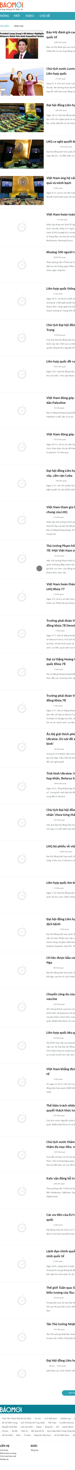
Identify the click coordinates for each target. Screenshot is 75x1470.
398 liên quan (61, 481)
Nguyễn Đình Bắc (9, 1427)
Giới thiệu (4, 1450)
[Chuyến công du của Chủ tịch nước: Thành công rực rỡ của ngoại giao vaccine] (22, 1006)
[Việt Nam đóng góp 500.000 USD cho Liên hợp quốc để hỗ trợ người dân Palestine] (22, 410)
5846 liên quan (60, 784)
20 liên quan (59, 1038)
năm (18, 1435)
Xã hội (14, 1431)
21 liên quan (62, 220)
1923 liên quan (66, 147)
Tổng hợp (34, 1450)
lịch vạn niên (27, 1427)
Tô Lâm (5, 1431)
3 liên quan (64, 929)
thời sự (24, 1431)
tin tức (38, 1419)
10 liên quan (59, 408)
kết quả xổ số (37, 1431)
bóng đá (49, 1427)
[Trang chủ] (11, 6)
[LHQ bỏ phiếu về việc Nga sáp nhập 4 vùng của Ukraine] (22, 858)
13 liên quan (59, 517)
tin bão (27, 1435)
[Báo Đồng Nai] (49, 631)
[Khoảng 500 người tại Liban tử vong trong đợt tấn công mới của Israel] (22, 264)
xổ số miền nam (61, 1435)
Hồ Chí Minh (7, 1435)
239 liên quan (59, 1004)
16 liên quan (59, 1298)
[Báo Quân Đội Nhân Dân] (50, 220)
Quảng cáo (4, 1459)
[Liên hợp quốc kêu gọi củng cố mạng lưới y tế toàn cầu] (22, 1045)
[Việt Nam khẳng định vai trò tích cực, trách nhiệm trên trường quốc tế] (22, 1081)
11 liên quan (59, 888)
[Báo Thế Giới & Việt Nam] (49, 43)
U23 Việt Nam (50, 1419)
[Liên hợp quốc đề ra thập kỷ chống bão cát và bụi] (22, 373)
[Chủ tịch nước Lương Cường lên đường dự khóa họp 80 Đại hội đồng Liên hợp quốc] (22, 81)
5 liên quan (60, 631)
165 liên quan (59, 820)
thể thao (52, 1423)
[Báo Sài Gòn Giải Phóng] (49, 79)
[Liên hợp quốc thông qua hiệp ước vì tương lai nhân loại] (22, 301)
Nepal (39, 1427)
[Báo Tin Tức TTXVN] (48, 188)
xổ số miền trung (9, 1423)
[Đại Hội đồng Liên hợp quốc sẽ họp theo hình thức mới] (22, 1373)
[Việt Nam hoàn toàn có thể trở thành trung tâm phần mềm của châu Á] (22, 226)
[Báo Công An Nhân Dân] (52, 147)
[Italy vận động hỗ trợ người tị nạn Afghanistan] (22, 1190)
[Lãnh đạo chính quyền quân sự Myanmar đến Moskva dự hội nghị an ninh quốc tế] (22, 1263)
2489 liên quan (60, 43)
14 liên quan (59, 594)
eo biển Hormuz (67, 1423)
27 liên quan (61, 79)
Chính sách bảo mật (8, 1456)
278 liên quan (59, 335)
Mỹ (57, 1427)
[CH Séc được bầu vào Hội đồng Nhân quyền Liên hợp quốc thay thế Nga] (22, 970)
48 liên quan (59, 968)
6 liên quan (58, 188)
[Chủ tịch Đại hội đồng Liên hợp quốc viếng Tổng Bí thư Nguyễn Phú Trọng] (22, 337)
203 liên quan (61, 110)
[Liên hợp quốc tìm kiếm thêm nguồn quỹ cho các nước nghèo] (22, 895)
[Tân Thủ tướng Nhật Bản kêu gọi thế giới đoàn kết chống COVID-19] (22, 1336)
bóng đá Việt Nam (42, 1435)
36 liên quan (59, 749)
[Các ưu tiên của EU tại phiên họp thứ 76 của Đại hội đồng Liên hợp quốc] (22, 1227)
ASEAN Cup (66, 1419)
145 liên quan (59, 1330)
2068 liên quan (60, 257)
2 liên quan (58, 1225)
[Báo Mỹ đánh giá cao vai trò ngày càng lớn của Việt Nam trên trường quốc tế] (22, 44)
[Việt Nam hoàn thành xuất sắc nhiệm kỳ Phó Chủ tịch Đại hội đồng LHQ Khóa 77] (22, 596)
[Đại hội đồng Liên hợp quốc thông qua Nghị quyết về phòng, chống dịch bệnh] (22, 931)
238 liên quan (59, 1184)
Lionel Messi (67, 1427)
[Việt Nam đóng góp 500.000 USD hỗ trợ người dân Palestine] (22, 446)
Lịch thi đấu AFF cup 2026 (33, 1423)
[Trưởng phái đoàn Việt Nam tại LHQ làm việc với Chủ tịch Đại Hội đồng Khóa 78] (22, 708)
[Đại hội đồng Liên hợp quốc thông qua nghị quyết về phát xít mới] (22, 117)
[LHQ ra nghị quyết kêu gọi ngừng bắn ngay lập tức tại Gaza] (22, 154)
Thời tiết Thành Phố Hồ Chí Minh (16, 1419)
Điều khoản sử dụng (8, 1453)
